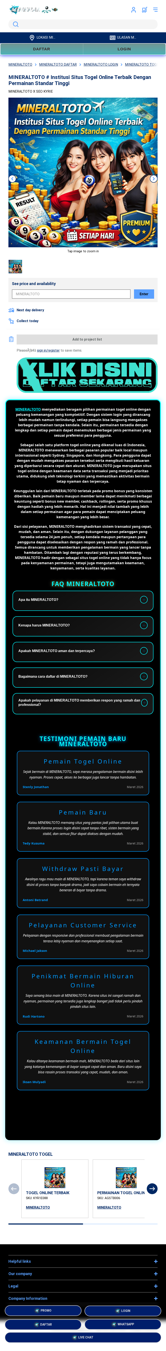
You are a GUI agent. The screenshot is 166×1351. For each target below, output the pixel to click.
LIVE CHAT (85, 1336)
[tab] (45, 1224)
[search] (83, 24)
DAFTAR (41, 49)
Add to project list (87, 339)
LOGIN (124, 49)
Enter (144, 294)
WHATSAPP (126, 1323)
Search (14, 24)
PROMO (46, 1310)
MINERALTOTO (28, 409)
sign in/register (48, 350)
